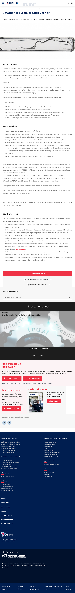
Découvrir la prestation (38, 349)
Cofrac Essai (48, 446)
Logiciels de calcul (7, 486)
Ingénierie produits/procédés (10, 442)
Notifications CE (49, 450)
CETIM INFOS (5, 507)
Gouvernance (48, 476)
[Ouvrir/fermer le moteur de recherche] (69, 3)
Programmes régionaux (51, 464)
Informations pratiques (45, 383)
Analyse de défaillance (8, 448)
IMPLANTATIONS (6, 515)
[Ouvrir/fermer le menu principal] (3, 3)
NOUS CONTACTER (7, 523)
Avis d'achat (68, 587)
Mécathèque (5, 473)
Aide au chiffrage (6, 488)
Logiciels (4, 481)
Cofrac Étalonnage (50, 444)
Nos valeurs (47, 474)
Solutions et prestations (9, 438)
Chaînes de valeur (7, 464)
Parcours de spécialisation (9, 468)
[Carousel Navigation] (37, 355)
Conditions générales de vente (54, 587)
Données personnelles (34, 587)
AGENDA (4, 499)
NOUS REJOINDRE (7, 519)
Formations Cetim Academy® (10, 457)
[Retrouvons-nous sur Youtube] (9, 423)
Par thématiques (6, 460)
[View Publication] (35, 402)
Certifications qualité (50, 442)
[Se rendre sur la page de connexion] (72, 3)
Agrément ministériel (50, 454)
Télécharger (54, 401)
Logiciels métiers (6, 484)
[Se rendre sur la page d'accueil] (12, 3)
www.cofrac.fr (20, 249)
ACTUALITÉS (5, 503)
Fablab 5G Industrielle (8, 450)
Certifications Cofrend (51, 456)
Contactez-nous (38, 274)
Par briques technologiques (10, 462)
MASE (45, 448)
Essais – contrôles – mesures (10, 444)
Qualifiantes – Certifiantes (9, 466)
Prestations (7, 9)
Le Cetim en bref (49, 472)
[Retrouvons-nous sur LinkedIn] (4, 423)
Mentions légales (20, 587)
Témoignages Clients (8, 452)
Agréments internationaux (52, 452)
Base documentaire (7, 476)
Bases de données (7, 491)
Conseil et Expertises (19, 9)
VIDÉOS (3, 511)
